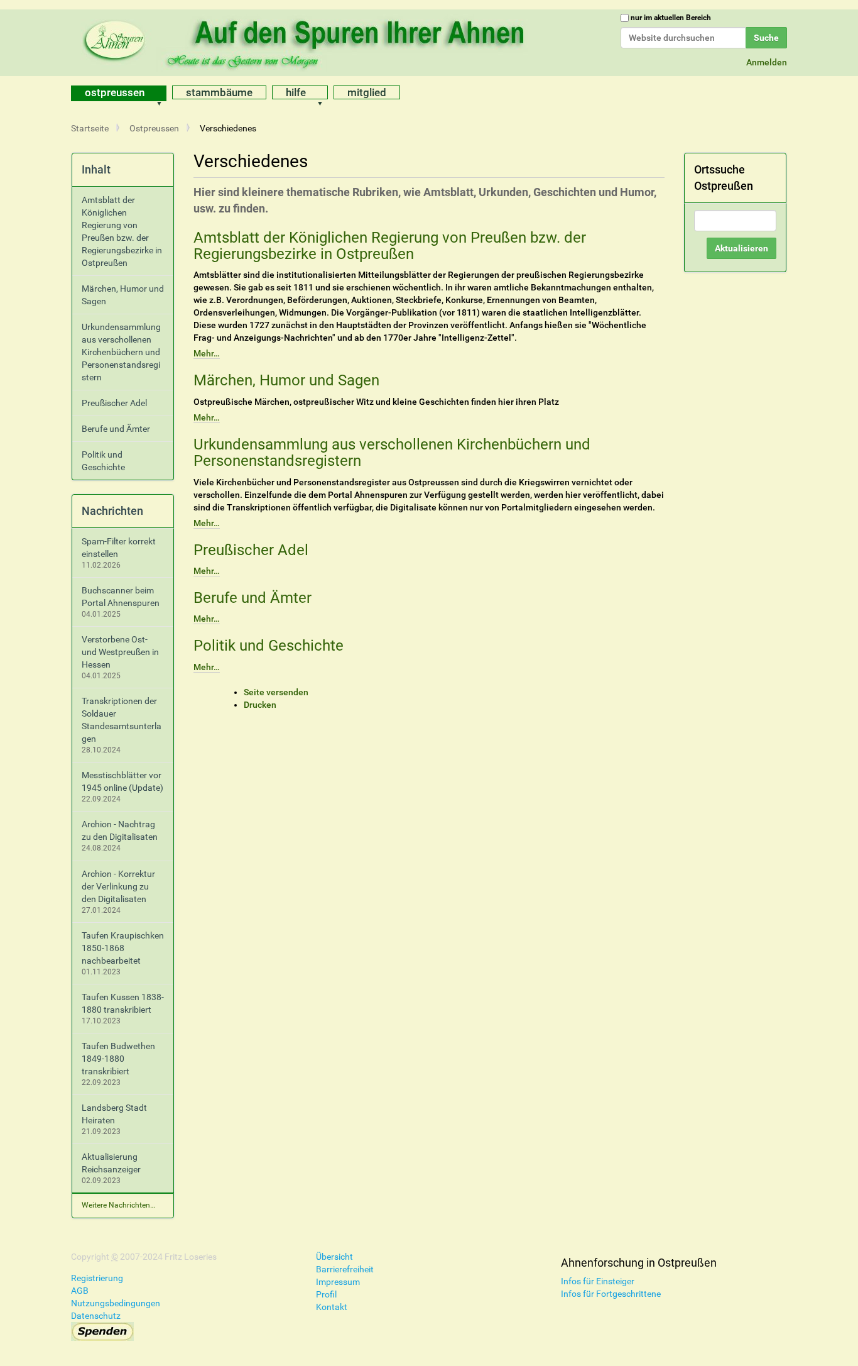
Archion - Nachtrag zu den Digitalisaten (120, 830)
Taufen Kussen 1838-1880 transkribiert (123, 1003)
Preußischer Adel (250, 550)
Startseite (90, 128)
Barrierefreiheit (345, 1269)
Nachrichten (112, 510)
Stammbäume (219, 92)
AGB (80, 1291)
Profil (326, 1294)
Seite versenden (276, 692)
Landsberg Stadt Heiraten (114, 1114)
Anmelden (766, 62)
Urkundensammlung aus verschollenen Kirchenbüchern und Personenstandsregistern (391, 453)
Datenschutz (96, 1316)
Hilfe (296, 92)
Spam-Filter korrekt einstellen (119, 547)
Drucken (260, 705)
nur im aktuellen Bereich (671, 17)
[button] (163, 93)
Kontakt (331, 1307)
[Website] (306, 40)
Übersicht (334, 1257)
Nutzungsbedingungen (115, 1303)
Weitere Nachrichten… (118, 1205)
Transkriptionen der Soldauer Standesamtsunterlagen (121, 720)
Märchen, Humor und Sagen (286, 380)
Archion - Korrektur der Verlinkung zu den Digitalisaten (118, 886)
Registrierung (97, 1278)
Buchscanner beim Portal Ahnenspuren (121, 596)
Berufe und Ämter (252, 598)
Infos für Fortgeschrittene (611, 1294)
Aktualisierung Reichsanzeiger (111, 1163)
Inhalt (96, 169)
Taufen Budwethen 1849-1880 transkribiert (118, 1058)
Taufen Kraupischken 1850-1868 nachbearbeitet (123, 948)
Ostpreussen (114, 92)
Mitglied (366, 92)
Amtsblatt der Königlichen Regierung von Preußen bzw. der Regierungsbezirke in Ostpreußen (389, 246)
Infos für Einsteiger (597, 1281)
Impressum (338, 1282)
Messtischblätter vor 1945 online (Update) (122, 781)
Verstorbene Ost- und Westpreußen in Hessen (120, 651)
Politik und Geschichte (268, 645)
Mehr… (206, 353)
